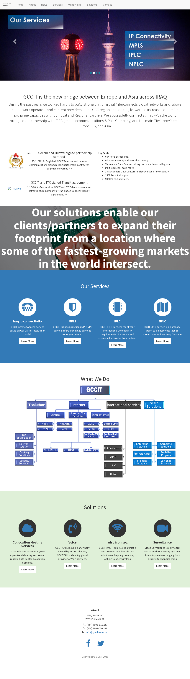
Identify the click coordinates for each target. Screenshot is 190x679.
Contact (107, 4)
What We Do (74, 4)
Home (20, 4)
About (32, 4)
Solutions (92, 4)
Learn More (27, 341)
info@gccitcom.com (97, 632)
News (44, 4)
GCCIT (7, 4)
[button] (14, 40)
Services (58, 4)
